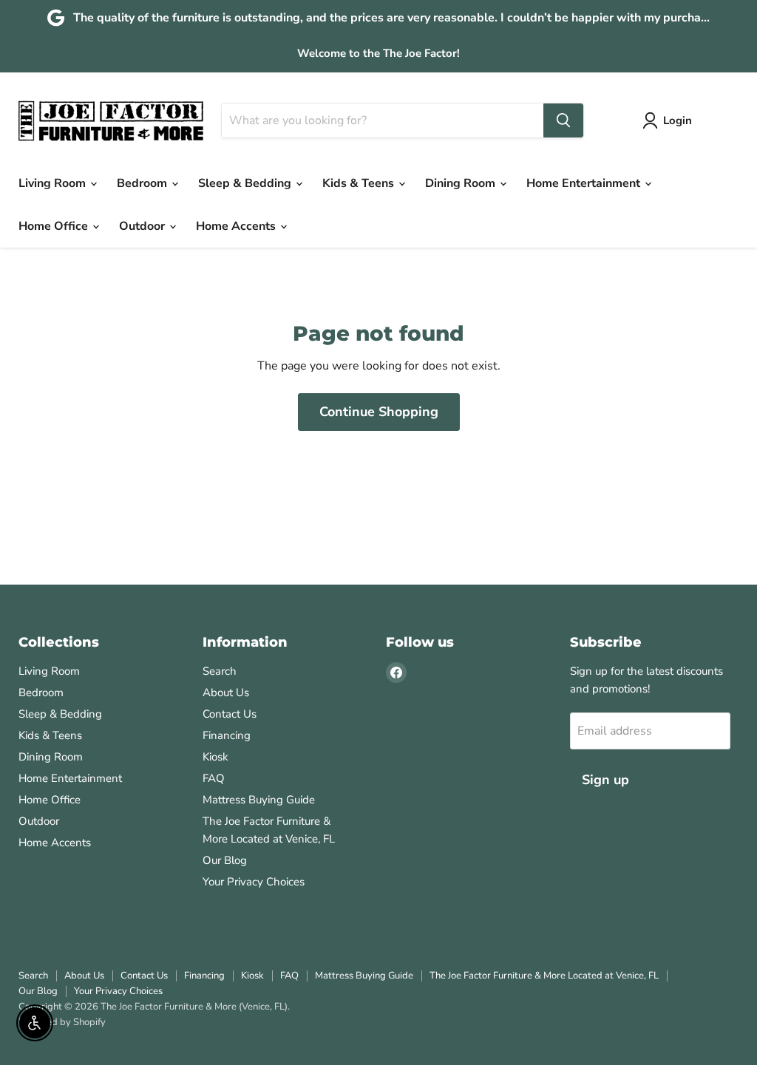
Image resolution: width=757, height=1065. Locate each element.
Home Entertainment (584, 183)
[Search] (563, 120)
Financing (227, 735)
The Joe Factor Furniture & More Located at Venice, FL (544, 975)
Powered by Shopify (62, 1022)
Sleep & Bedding (246, 183)
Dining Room (461, 183)
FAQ (214, 778)
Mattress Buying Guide (259, 799)
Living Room (53, 183)
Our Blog (225, 860)
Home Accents (237, 226)
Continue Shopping (378, 412)
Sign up (605, 780)
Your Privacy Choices (254, 881)
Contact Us (230, 714)
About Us (226, 692)
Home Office (54, 226)
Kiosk (215, 756)
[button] (670, 120)
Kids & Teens (359, 183)
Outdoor (143, 226)
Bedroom (143, 183)
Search (220, 671)
